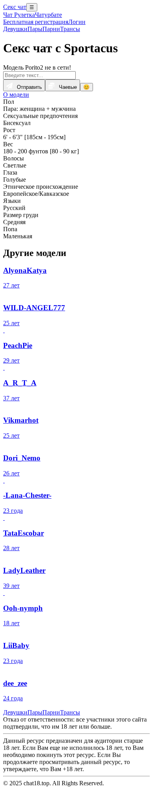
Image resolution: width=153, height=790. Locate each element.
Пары (34, 29)
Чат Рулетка (19, 14)
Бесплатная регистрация (35, 21)
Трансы (70, 29)
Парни (51, 29)
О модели (16, 94)
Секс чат (14, 7)
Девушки (15, 29)
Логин (77, 21)
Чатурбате (48, 14)
